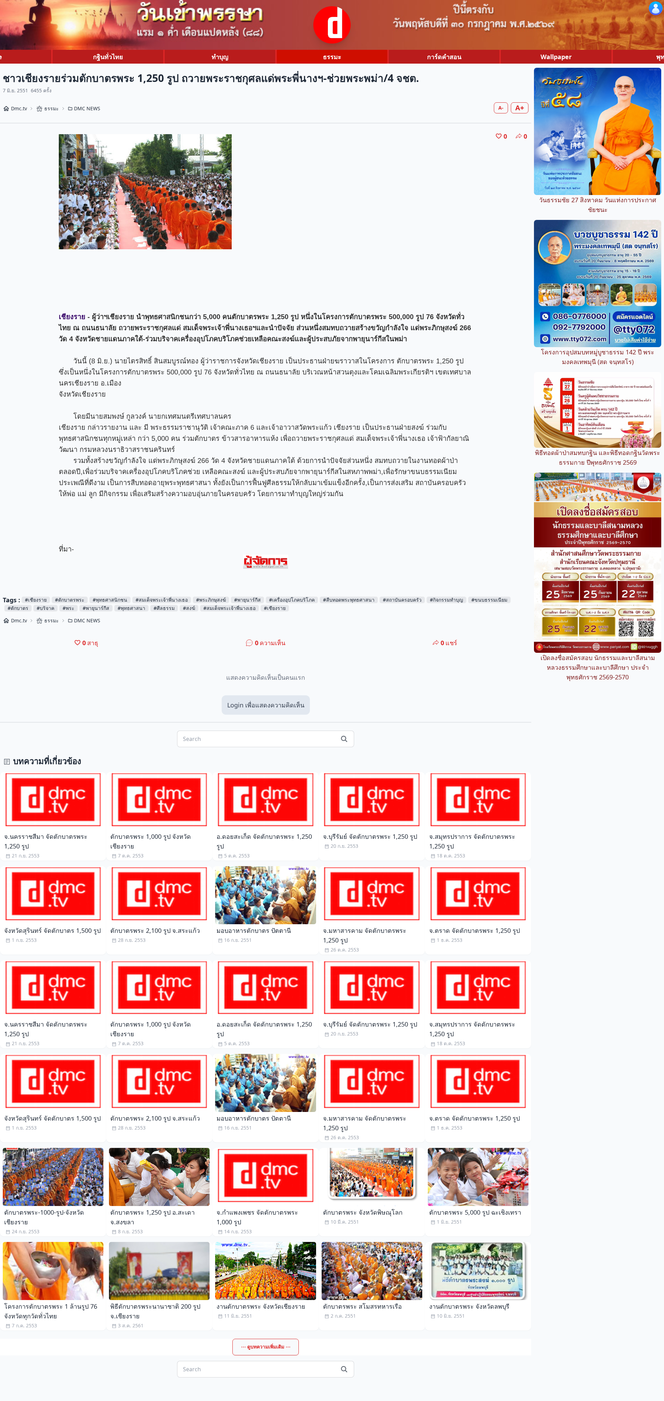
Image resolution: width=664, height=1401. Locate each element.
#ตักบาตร (18, 608)
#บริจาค (45, 608)
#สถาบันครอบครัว (402, 599)
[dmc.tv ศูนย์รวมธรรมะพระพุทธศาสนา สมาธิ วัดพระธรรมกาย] (332, 25)
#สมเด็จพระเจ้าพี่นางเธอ (162, 599)
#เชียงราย (36, 599)
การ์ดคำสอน (444, 57)
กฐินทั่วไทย (108, 57)
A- (501, 107)
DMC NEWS (87, 108)
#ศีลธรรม (164, 608)
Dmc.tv (19, 108)
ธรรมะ (332, 57)
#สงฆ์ (189, 608)
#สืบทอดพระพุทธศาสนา (349, 599)
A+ (519, 107)
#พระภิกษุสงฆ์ (211, 599)
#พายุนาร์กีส (247, 599)
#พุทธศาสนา (131, 608)
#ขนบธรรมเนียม (489, 599)
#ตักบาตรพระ (69, 599)
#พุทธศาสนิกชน (110, 599)
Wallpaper (556, 57)
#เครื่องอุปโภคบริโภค (292, 599)
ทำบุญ (220, 57)
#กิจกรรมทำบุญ (446, 599)
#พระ (68, 608)
